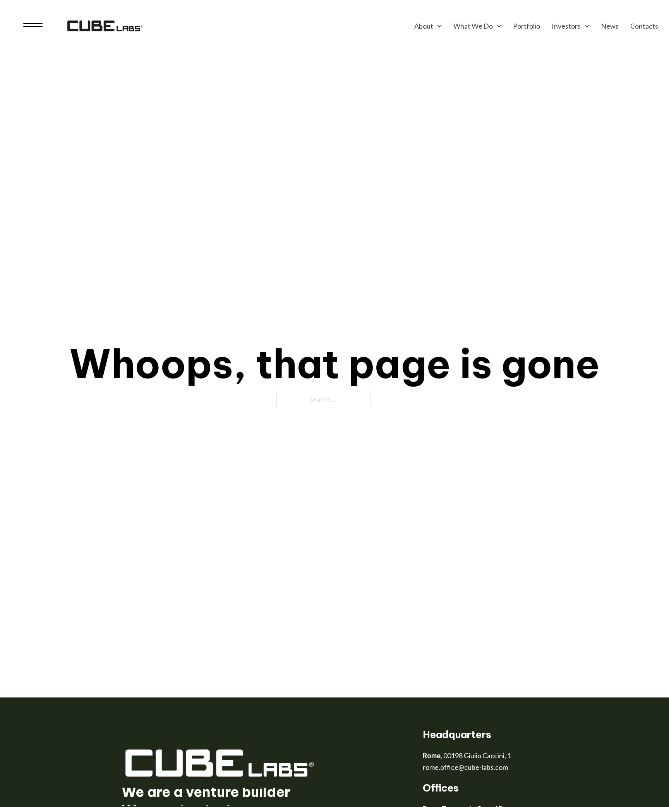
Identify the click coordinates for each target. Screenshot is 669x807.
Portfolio (526, 26)
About (423, 26)
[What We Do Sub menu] (499, 26)
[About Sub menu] (439, 26)
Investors (566, 26)
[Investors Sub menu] (587, 26)
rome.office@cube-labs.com (465, 767)
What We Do (473, 26)
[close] (33, 26)
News (610, 26)
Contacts (644, 26)
